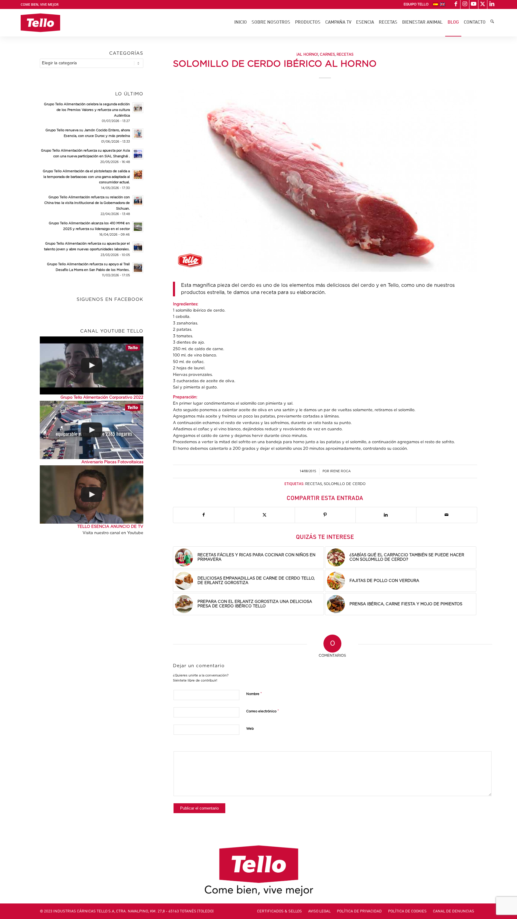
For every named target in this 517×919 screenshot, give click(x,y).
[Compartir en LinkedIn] (386, 515)
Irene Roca (340, 471)
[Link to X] (482, 4)
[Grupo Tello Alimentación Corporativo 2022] (91, 365)
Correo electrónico (262, 711)
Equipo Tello (416, 4)
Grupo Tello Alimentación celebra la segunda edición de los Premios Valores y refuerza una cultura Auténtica (87, 110)
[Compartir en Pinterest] (325, 515)
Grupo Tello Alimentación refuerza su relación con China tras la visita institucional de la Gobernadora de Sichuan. (87, 203)
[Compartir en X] (264, 515)
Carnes (327, 54)
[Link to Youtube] (473, 4)
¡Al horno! (307, 54)
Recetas (345, 54)
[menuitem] (416, 4)
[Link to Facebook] (455, 4)
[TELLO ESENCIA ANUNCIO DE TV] (91, 494)
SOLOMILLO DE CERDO (345, 484)
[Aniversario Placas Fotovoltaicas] (91, 430)
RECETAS (313, 484)
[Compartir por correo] (446, 515)
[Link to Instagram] (464, 4)
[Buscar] (492, 22)
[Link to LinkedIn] (491, 4)
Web (250, 728)
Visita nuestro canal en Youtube (113, 533)
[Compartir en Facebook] (203, 515)
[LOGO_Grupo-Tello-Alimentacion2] (40, 22)
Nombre (254, 694)
